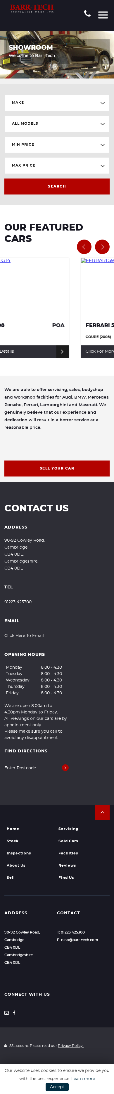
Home (13, 829)
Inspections (19, 853)
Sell (11, 877)
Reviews (67, 865)
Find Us (66, 877)
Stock (13, 841)
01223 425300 (18, 602)
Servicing (68, 829)
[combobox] (57, 102)
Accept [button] (57, 1087)
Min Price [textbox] (23, 144)
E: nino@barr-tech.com (77, 940)
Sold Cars (68, 841)
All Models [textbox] (25, 123)
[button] (102, 812)
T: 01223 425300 (71, 932)
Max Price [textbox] (23, 165)
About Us (16, 865)
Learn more (83, 1079)
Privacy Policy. (71, 1045)
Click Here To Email (24, 636)
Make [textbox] (18, 102)
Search (57, 186)
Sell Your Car (57, 468)
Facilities (68, 853)
